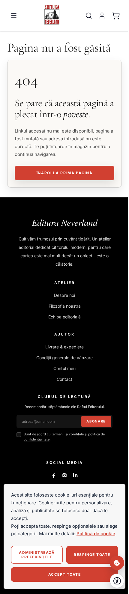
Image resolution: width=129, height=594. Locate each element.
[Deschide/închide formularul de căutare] (88, 15)
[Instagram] (65, 475)
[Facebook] (54, 475)
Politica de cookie (95, 533)
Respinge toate (92, 554)
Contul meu (64, 368)
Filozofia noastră (65, 306)
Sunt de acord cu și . (64, 437)
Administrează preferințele (37, 554)
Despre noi (64, 295)
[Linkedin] (75, 475)
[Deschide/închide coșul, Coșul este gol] (116, 16)
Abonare (96, 421)
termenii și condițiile (68, 434)
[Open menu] (13, 15)
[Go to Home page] (51, 14)
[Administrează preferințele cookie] (117, 563)
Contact (64, 379)
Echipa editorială (64, 316)
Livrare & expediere (64, 346)
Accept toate (64, 574)
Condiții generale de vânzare (64, 357)
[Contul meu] (102, 15)
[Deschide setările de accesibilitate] (117, 581)
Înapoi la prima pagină (65, 173)
